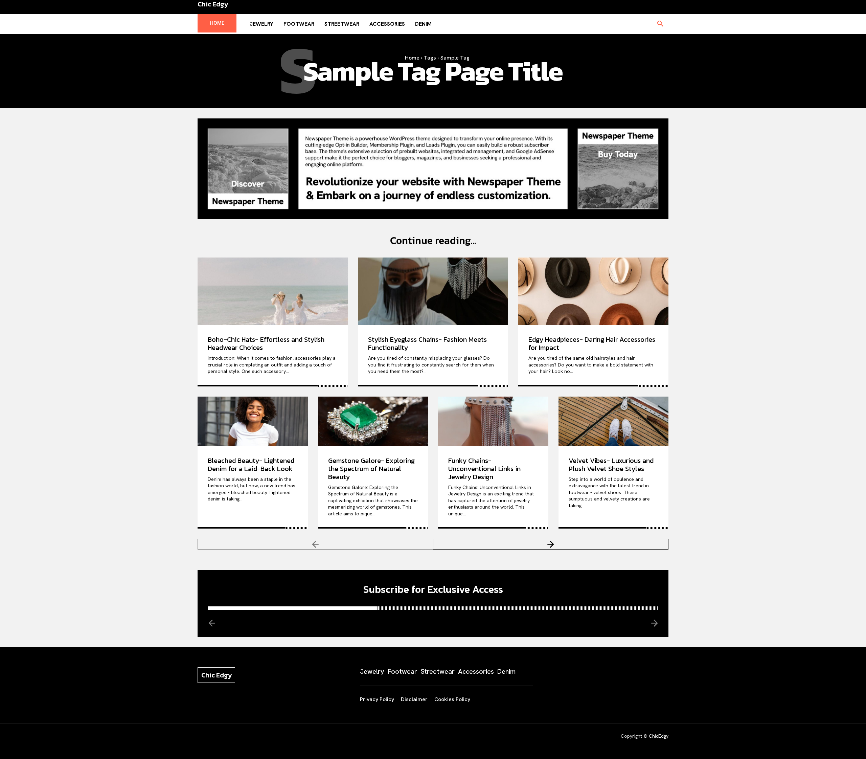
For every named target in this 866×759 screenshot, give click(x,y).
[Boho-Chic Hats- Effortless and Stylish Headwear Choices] (273, 291)
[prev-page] (315, 544)
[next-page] (551, 544)
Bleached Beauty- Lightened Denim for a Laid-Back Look (251, 464)
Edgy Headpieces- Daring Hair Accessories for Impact (591, 343)
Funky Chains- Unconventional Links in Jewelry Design (484, 468)
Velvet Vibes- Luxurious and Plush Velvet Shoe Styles (611, 464)
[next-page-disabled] (654, 622)
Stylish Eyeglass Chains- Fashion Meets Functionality (427, 343)
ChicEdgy (658, 736)
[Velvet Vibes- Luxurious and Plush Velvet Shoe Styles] (614, 421)
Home (412, 57)
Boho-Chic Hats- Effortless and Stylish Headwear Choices (266, 343)
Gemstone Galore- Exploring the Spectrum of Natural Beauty (371, 468)
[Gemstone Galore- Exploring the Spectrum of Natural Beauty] (373, 421)
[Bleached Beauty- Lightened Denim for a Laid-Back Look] (253, 421)
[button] (660, 24)
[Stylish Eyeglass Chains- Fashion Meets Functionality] (433, 291)
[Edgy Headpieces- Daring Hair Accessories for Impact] (593, 291)
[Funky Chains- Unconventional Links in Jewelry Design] (493, 421)
